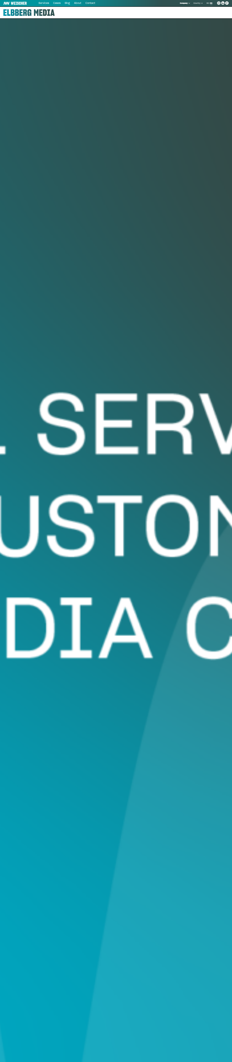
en (211, 3)
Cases (57, 3)
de (208, 3)
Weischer (10, 3)
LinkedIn (223, 2)
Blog (67, 3)
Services (44, 3)
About (77, 3)
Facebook (227, 2)
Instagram (218, 2)
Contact (90, 3)
